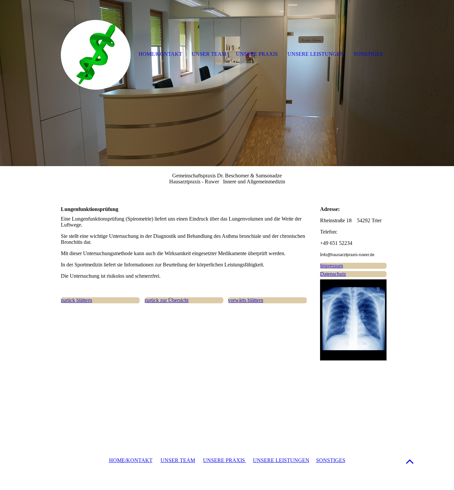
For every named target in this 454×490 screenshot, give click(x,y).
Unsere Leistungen (315, 54)
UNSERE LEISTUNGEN (281, 460)
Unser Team (209, 54)
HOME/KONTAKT (131, 460)
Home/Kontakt (160, 54)
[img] (227, 83)
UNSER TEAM (178, 460)
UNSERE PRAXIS (224, 460)
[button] (410, 461)
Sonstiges (368, 54)
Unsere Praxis (257, 54)
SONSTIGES (330, 460)
